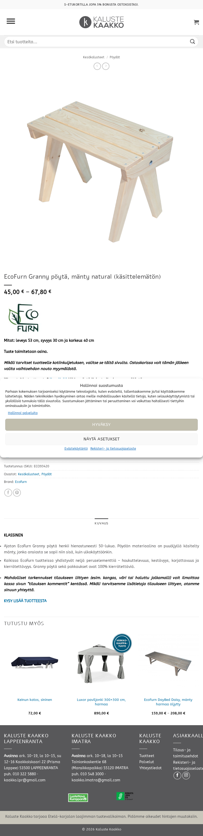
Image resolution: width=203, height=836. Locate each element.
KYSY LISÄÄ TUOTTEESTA (25, 601)
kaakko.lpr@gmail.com (24, 780)
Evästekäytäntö (76, 448)
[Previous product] (105, 66)
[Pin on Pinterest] (17, 493)
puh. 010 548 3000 (88, 774)
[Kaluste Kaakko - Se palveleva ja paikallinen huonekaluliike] (101, 22)
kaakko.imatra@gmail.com (96, 780)
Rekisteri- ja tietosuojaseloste (113, 448)
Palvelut (146, 762)
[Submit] (192, 41)
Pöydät (115, 57)
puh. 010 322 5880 (20, 774)
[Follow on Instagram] (186, 776)
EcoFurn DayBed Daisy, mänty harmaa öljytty (168, 702)
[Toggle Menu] (11, 22)
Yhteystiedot (150, 768)
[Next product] (97, 66)
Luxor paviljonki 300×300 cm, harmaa (101, 702)
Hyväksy (101, 424)
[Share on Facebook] (8, 493)
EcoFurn (21, 482)
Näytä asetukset (102, 439)
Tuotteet (146, 756)
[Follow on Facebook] (177, 776)
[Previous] (4, 679)
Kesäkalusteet (93, 57)
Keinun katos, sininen (34, 700)
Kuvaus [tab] (101, 523)
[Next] (199, 679)
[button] (196, 22)
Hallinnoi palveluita (23, 413)
